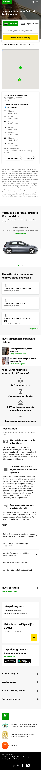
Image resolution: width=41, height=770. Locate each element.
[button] (20, 67)
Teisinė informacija (23, 757)
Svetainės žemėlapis (9, 757)
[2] (22, 265)
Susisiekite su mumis (21, 759)
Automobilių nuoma (8, 44)
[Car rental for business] (34, 637)
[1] (18, 265)
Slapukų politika (7, 759)
